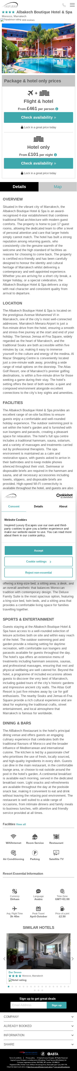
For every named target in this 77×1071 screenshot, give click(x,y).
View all (21, 824)
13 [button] (53, 987)
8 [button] (35, 987)
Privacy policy (30, 1058)
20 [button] (42, 990)
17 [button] (68, 987)
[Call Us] (64, 5)
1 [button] (8, 987)
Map (58, 186)
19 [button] (38, 990)
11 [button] (46, 987)
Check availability (37, 117)
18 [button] (35, 990)
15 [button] (61, 987)
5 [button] (23, 987)
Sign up (57, 1005)
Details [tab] (38, 506)
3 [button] (16, 987)
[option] (38, 958)
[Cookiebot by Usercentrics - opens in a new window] (56, 495)
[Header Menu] (72, 5)
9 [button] (38, 987)
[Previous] (4, 958)
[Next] (72, 958)
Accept (38, 550)
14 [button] (57, 987)
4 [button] (20, 987)
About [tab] (63, 506)
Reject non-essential (38, 572)
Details (19, 186)
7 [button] (31, 987)
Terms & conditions (15, 1058)
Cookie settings (36, 561)
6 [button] (27, 987)
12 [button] (50, 987)
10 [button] (42, 987)
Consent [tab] (13, 506)
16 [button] (65, 987)
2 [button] (12, 987)
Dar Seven (15, 972)
